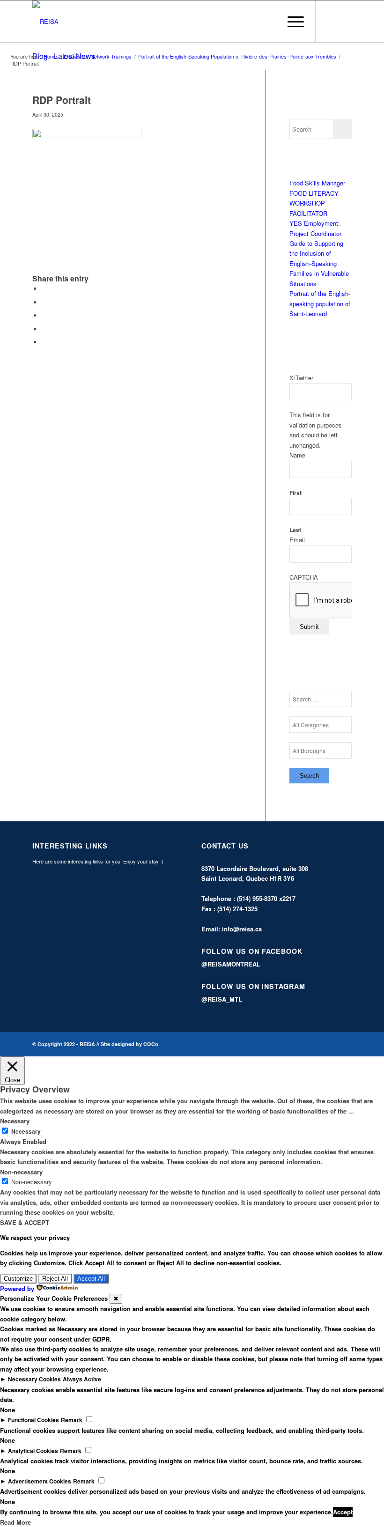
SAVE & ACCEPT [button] (24, 1222)
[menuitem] (269, 21)
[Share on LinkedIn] (44, 329)
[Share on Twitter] (44, 302)
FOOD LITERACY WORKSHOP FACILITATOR (314, 203)
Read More (15, 1522)
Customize (18, 1278)
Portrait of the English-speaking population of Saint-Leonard (319, 303)
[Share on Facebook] (44, 288)
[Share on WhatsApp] (44, 315)
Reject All (55, 1278)
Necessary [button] (15, 1120)
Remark (71, 1420)
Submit (309, 626)
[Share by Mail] (44, 342)
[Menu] (291, 21)
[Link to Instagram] (345, 22)
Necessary (26, 1132)
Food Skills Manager (317, 182)
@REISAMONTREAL (230, 963)
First (295, 493)
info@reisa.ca (242, 928)
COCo (150, 1044)
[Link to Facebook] (331, 22)
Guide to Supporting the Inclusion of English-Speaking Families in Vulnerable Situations (319, 263)
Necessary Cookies (34, 1379)
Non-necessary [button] (21, 1171)
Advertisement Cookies (39, 1481)
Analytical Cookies (33, 1451)
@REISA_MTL (221, 999)
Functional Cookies (33, 1420)
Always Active (82, 1379)
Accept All (91, 1278)
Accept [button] (343, 1511)
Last (295, 530)
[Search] (269, 21)
